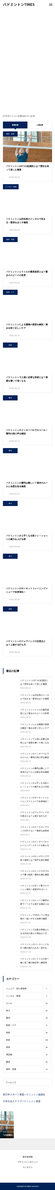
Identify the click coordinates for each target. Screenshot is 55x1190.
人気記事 (40, 125)
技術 (10, 345)
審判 (10, 398)
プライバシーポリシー (27, 1162)
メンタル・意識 (10, 187)
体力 (10, 503)
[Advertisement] (27, 37)
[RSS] (27, 1175)
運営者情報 (27, 1157)
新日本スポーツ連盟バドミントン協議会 (24, 1094)
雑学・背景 (10, 134)
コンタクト (27, 1167)
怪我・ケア (10, 292)
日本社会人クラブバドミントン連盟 (21, 1101)
